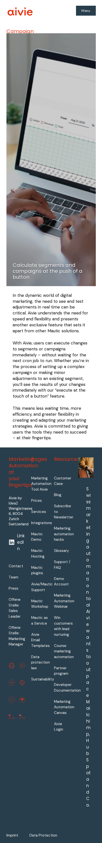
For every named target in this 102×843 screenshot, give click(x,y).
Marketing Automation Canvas (64, 707)
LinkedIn (21, 542)
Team (13, 577)
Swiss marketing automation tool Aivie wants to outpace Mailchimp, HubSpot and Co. (88, 647)
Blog (57, 494)
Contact (16, 566)
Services (38, 511)
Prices (36, 500)
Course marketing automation (64, 651)
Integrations (41, 522)
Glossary (61, 550)
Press (13, 588)
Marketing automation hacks (64, 534)
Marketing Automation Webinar (64, 601)
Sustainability (42, 679)
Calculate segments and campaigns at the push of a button (47, 271)
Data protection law (40, 662)
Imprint (12, 835)
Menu (85, 11)
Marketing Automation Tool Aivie (41, 484)
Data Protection (43, 835)
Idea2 (13, 503)
